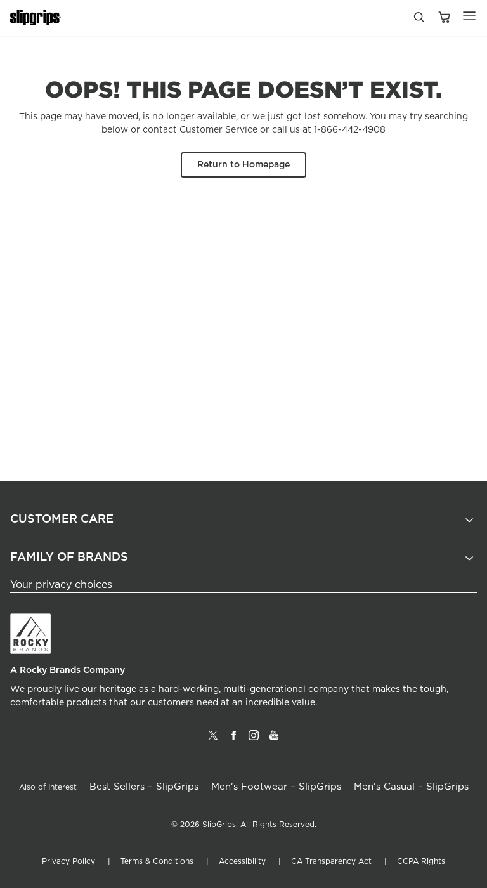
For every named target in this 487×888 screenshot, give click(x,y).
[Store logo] (35, 18)
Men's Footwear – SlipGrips (276, 787)
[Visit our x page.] (213, 740)
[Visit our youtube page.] (274, 740)
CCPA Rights (421, 861)
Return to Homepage (243, 164)
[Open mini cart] (443, 18)
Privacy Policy (68, 861)
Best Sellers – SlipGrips (143, 787)
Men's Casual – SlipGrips (411, 787)
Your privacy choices (61, 585)
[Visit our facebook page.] (233, 740)
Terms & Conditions (156, 861)
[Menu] (469, 15)
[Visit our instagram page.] (253, 740)
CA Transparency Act (331, 861)
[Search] (418, 20)
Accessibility (242, 861)
